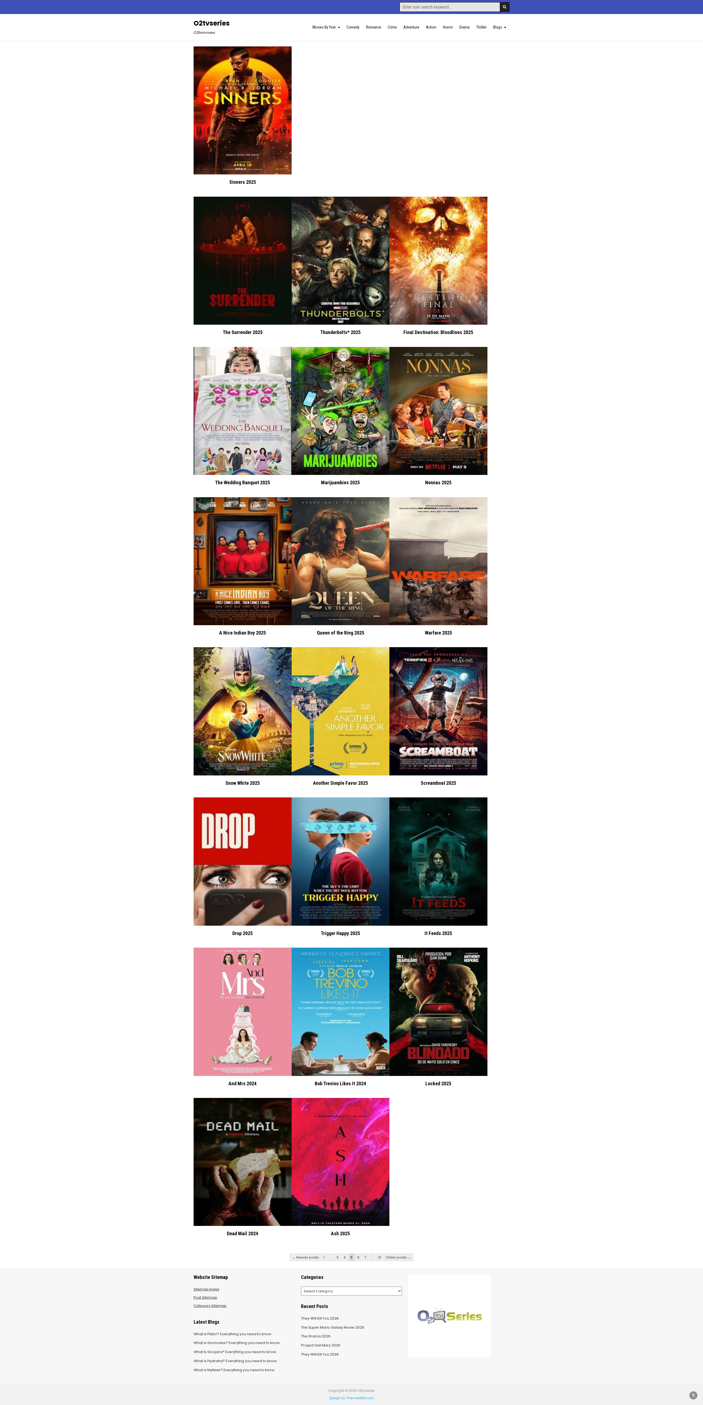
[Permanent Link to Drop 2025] (243, 861)
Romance (373, 27)
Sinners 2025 (242, 182)
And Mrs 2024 (242, 1083)
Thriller (481, 27)
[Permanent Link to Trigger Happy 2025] (341, 861)
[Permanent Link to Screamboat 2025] (438, 711)
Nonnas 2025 (438, 482)
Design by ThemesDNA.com (351, 1398)
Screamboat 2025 (438, 783)
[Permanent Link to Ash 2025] (341, 1162)
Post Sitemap (205, 1297)
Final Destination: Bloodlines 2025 (438, 332)
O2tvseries (212, 23)
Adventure (411, 27)
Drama (464, 27)
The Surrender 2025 (243, 332)
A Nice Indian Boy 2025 (242, 633)
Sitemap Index (206, 1289)
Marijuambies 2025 (340, 482)
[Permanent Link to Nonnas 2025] (438, 411)
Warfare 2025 (438, 633)
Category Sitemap (210, 1305)
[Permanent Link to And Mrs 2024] (243, 1012)
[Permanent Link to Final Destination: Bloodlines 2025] (438, 261)
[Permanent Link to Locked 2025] (438, 1012)
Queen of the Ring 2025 (340, 633)
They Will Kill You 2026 (320, 1318)
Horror (448, 27)
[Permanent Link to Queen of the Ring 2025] (341, 561)
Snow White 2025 (242, 783)
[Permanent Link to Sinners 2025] (243, 110)
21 (379, 1257)
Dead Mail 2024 (242, 1233)
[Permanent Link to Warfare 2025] (438, 561)
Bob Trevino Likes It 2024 (340, 1083)
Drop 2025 (242, 933)
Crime (392, 27)
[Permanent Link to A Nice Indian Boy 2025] (243, 561)
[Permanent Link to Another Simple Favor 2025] (341, 711)
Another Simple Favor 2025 (340, 783)
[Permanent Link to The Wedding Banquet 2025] (243, 411)
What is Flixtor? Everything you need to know (232, 1334)
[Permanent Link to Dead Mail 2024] (243, 1162)
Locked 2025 (438, 1083)
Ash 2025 (340, 1233)
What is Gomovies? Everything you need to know (237, 1342)
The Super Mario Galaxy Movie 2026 (332, 1327)
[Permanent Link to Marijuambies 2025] (341, 411)
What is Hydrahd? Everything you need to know (235, 1361)
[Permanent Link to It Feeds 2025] (438, 861)
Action (431, 27)
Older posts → (398, 1257)
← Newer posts (305, 1257)
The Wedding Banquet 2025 (242, 482)
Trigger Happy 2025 (340, 933)
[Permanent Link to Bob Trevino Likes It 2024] (341, 1012)
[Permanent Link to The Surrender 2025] (243, 261)
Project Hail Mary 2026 (320, 1345)
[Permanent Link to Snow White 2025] (243, 711)
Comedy (353, 27)
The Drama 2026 (315, 1336)
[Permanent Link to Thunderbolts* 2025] (341, 261)
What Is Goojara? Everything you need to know (235, 1351)
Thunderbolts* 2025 (340, 332)
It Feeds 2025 (438, 933)
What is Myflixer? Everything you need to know (234, 1370)
